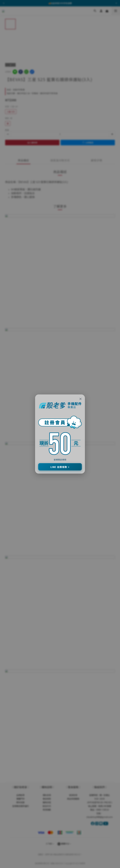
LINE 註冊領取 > (60, 467)
